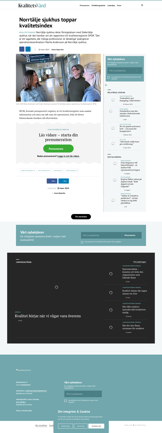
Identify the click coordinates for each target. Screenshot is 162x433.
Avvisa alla (80, 426)
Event (119, 5)
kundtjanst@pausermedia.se (36, 391)
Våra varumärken (41, 425)
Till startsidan (81, 216)
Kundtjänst (53, 425)
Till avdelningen (139, 262)
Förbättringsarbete (98, 5)
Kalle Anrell (21, 402)
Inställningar (65, 426)
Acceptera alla (96, 426)
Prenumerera (84, 5)
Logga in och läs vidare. (68, 156)
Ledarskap (111, 5)
